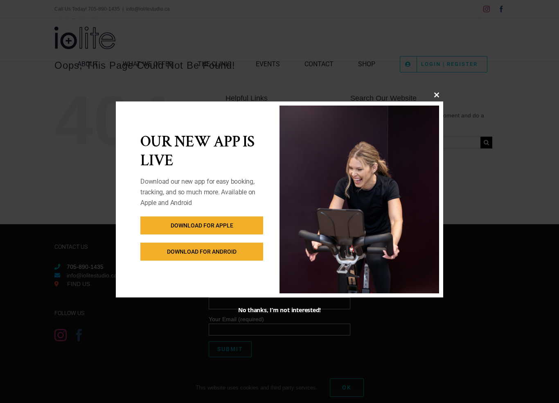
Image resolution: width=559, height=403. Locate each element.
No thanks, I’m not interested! (279, 310)
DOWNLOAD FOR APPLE (202, 225)
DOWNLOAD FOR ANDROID (202, 251)
